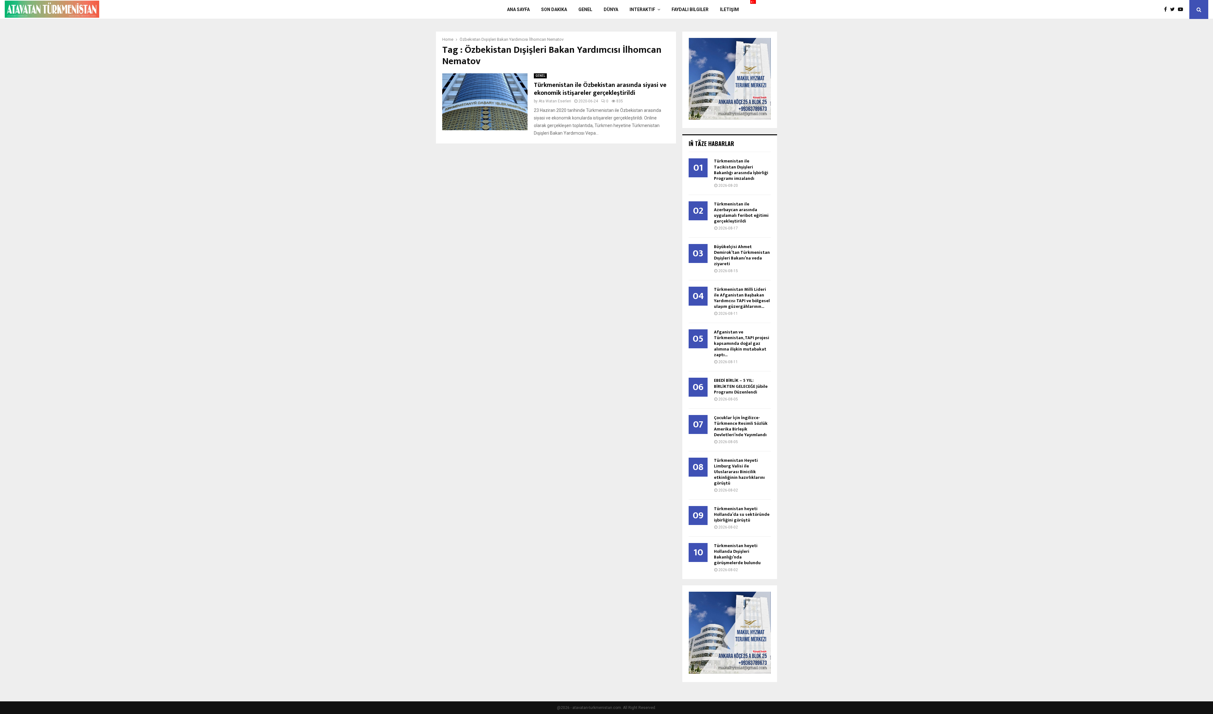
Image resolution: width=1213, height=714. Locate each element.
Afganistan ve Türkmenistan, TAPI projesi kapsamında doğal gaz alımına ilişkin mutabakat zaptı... (741, 343)
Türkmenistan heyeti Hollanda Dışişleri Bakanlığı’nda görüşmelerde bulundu (737, 554)
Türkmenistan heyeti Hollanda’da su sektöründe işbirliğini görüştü (741, 514)
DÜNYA (611, 9)
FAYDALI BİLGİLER (690, 9)
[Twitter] (1174, 9)
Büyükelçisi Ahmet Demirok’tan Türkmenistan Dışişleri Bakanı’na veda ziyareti (742, 255)
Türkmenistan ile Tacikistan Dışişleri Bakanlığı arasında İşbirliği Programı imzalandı (741, 169)
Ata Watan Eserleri (555, 101)
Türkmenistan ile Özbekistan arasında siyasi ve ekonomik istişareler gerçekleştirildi (600, 89)
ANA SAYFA (518, 9)
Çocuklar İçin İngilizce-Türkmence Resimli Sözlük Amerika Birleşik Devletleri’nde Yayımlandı (741, 426)
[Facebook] (1167, 9)
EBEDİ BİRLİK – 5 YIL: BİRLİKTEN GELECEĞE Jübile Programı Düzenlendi (741, 386)
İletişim (729, 9)
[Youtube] (1182, 9)
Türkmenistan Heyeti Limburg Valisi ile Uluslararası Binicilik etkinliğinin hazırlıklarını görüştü (739, 472)
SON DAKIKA (554, 9)
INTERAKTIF (642, 9)
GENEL (585, 9)
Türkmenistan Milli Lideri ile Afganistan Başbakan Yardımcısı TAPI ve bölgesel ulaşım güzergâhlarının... (742, 298)
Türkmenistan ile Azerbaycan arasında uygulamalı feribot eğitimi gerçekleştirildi (741, 212)
